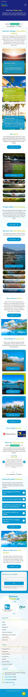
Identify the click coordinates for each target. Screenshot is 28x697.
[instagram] (15, 602)
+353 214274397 (9, 677)
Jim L (14, 455)
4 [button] (16, 472)
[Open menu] (25, 5)
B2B (14, 684)
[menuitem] (4, 1)
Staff (14, 613)
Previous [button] (4, 462)
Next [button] (24, 462)
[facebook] (13, 602)
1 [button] (11, 472)
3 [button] (14, 472)
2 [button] (13, 472)
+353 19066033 (8, 679)
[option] (18, 434)
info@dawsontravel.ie (9, 682)
